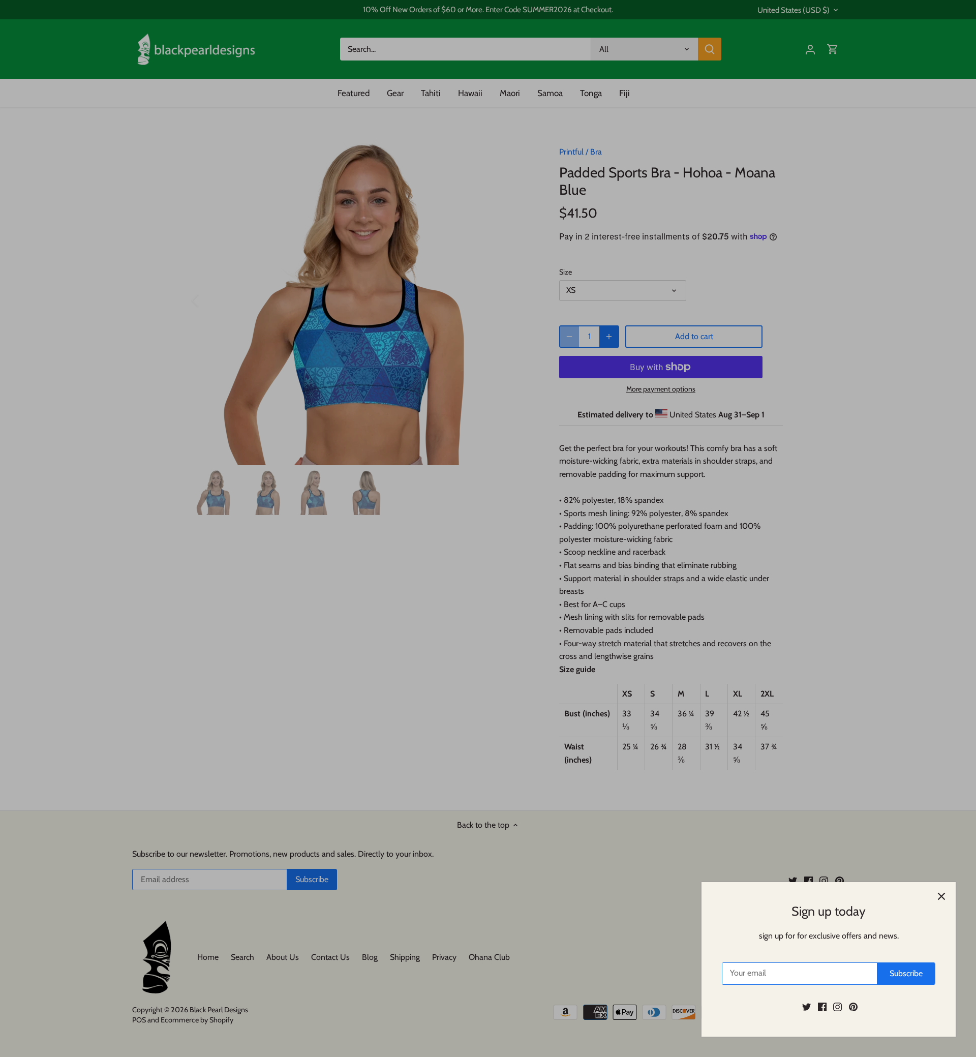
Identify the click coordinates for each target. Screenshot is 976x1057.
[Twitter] (806, 1006)
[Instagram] (837, 1006)
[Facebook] (822, 1006)
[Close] (941, 896)
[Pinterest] (853, 1006)
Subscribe (906, 973)
